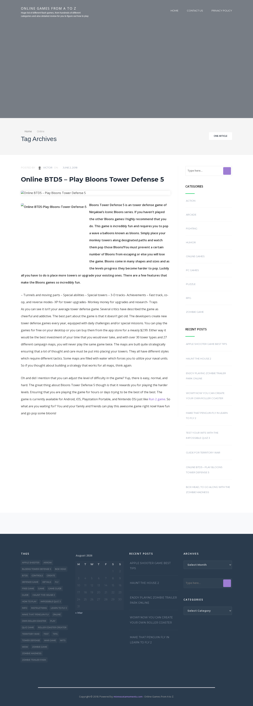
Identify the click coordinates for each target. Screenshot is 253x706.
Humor (191, 242)
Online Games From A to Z (48, 8)
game (41, 588)
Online (57, 614)
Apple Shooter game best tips (206, 343)
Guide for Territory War (203, 452)
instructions (39, 608)
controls (37, 575)
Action (190, 200)
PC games (192, 270)
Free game (28, 588)
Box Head (60, 569)
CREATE (51, 575)
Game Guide (54, 588)
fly (57, 582)
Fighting (191, 228)
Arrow (48, 562)
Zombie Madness (31, 653)
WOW (25, 647)
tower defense (31, 640)
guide (25, 595)
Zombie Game (195, 311)
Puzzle (191, 284)
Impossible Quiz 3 (51, 601)
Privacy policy (222, 10)
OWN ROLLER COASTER (34, 621)
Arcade (191, 214)
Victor (47, 167)
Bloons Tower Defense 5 (36, 569)
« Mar (79, 612)
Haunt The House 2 (198, 358)
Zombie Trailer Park (34, 660)
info (24, 608)
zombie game (39, 647)
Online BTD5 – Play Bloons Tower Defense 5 (92, 179)
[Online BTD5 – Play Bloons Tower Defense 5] (95, 193)
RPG (188, 297)
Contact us (195, 10)
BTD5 (25, 575)
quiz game (28, 627)
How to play (29, 601)
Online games (195, 256)
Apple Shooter (30, 562)
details (46, 582)
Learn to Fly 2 (59, 608)
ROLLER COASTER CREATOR (52, 627)
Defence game (30, 582)
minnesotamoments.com (128, 696)
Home (174, 10)
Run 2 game (157, 399)
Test (46, 634)
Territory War (30, 634)
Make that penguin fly (35, 614)
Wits (62, 640)
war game (50, 640)
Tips (55, 634)
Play (52, 621)
